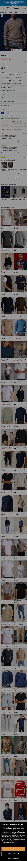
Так (13, 848)
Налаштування (13, 854)
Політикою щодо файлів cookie (10, 840)
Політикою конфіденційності (8, 842)
